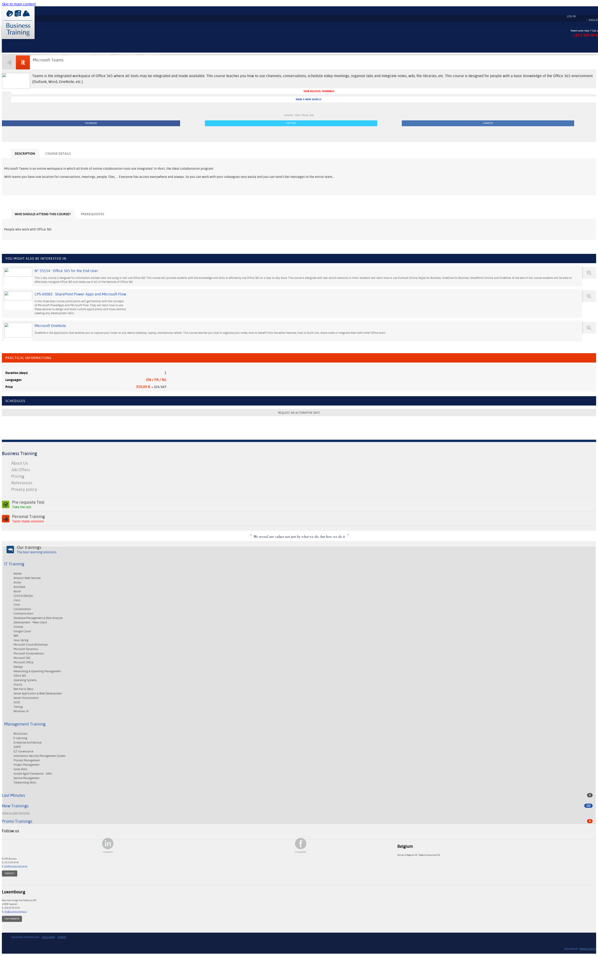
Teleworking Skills (25, 782)
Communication (23, 613)
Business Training (19, 453)
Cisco (17, 600)
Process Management (27, 760)
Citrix (17, 604)
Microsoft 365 (22, 658)
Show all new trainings (16, 813)
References (21, 482)
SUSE (17, 702)
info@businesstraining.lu (15, 911)
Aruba (17, 582)
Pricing (17, 476)
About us (152, 54)
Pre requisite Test (28, 504)
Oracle (18, 684)
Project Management (26, 764)
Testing (18, 706)
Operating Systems (25, 680)
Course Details (58, 153)
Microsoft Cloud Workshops (31, 644)
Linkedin (488, 123)
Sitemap (61, 937)
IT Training (51, 54)
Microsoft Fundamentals (29, 653)
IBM (16, 635)
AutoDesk (19, 587)
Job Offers (20, 469)
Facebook (91, 123)
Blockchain (21, 733)
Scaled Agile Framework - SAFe (33, 773)
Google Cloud (22, 631)
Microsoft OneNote (50, 325)
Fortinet (18, 627)
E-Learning (20, 738)
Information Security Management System (39, 756)
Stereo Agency (587, 949)
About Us (19, 463)
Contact (9, 873)
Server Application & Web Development (38, 693)
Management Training (89, 54)
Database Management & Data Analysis (38, 618)
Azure (17, 591)
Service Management (26, 778)
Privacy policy (24, 489)
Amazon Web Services (27, 578)
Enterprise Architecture (28, 742)
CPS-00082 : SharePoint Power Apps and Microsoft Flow (80, 294)
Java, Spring (21, 640)
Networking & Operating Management (37, 671)
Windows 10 (21, 711)
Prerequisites (92, 214)
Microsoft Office (23, 662)
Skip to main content (19, 4)
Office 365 (20, 675)
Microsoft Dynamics (26, 649)
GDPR (17, 747)
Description (25, 153)
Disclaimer (48, 937)
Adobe (17, 573)
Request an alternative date (299, 412)
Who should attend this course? (43, 214)
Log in (571, 16)
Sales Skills (20, 769)
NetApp (18, 666)
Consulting (127, 54)
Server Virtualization (26, 698)
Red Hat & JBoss (23, 689)
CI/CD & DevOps (23, 595)
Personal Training (28, 518)
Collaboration (22, 609)
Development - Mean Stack (30, 622)
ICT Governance (23, 751)
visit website (12, 918)
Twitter (291, 123)
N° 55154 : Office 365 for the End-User (66, 271)
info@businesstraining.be (15, 866)
